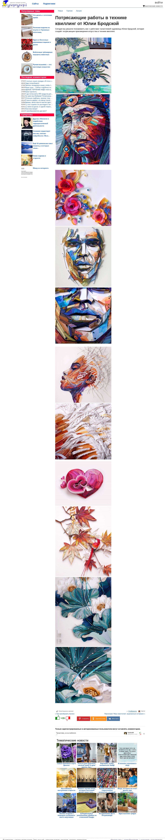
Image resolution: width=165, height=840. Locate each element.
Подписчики (49, 4)
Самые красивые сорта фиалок (66, 764)
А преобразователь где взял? (36, 111)
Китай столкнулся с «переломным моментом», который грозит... (107, 791)
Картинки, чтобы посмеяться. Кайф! (107, 764)
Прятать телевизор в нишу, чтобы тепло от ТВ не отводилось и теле (50, 85)
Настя (143, 711)
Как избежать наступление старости (66, 789)
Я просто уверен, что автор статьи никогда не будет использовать (49, 100)
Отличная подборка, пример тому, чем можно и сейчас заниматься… (50, 98)
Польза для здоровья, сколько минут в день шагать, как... (87, 765)
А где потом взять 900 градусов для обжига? (41, 94)
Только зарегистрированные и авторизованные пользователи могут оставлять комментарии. (97, 729)
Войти (159, 2)
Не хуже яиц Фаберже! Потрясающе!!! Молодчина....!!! (45, 96)
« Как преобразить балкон (64, 714)
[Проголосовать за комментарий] (140, 734)
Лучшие (79, 11)
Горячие (69, 11)
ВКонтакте (115, 718)
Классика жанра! (31, 109)
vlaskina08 (131, 732)
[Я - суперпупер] (14, 7)
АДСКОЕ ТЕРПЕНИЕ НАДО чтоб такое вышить (42, 89)
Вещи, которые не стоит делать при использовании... (127, 790)
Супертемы (27, 115)
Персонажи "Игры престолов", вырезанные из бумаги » (124, 714)
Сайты (35, 4)
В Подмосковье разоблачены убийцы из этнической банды (87, 815)
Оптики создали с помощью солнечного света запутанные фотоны (66, 816)
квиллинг (71, 711)
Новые (60, 11)
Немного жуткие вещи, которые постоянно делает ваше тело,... (87, 790)
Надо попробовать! (32, 83)
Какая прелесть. (31, 92)
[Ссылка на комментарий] (56, 734)
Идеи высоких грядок (127, 813)
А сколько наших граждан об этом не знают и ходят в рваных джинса (50, 81)
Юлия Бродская (63, 711)
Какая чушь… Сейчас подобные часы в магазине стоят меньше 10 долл (51, 87)
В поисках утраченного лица (127, 764)
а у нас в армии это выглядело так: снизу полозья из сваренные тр (49, 104)
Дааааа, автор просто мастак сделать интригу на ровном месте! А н (50, 102)
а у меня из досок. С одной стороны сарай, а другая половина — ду (50, 107)
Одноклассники (100, 718)
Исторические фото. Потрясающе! (107, 814)
